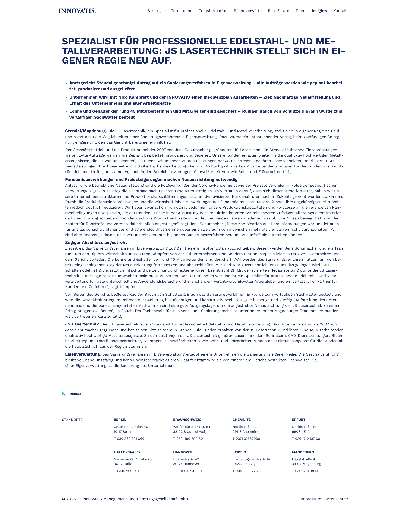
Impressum (311, 499)
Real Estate (278, 10)
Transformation (213, 10)
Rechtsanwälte (248, 10)
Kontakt (340, 10)
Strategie (156, 10)
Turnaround (181, 10)
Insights (319, 10)
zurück (75, 393)
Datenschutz (336, 499)
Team (300, 10)
